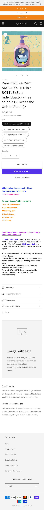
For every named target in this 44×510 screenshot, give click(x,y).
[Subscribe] (36, 486)
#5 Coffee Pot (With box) (14, 140)
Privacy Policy (10, 449)
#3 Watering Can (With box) (15, 129)
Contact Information (13, 471)
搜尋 (6, 443)
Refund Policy (10, 454)
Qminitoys (18, 505)
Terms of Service (11, 465)
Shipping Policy (11, 460)
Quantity (5, 151)
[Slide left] (16, 75)
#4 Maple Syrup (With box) (15, 135)
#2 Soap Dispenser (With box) (16, 124)
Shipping (4, 115)
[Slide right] (27, 75)
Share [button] (7, 312)
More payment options (22, 177)
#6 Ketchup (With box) (13, 146)
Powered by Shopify (27, 505)
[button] (3, 23)
